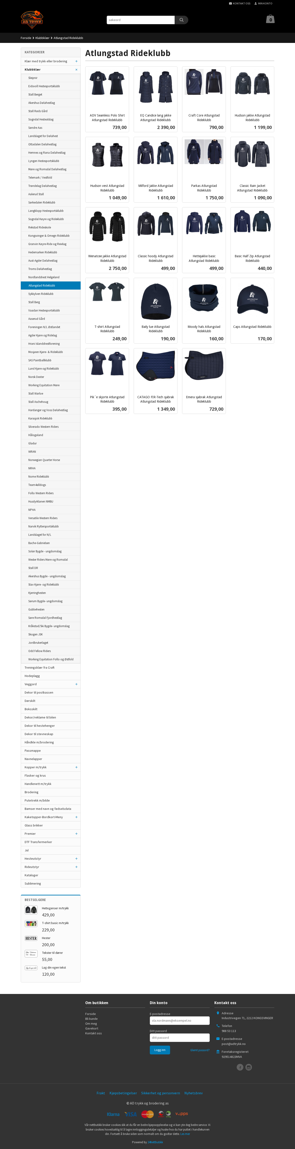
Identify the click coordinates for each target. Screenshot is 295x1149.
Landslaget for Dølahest (43, 136)
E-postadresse (160, 1014)
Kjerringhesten (37, 593)
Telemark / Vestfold (40, 178)
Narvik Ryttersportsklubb (43, 526)
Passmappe (33, 750)
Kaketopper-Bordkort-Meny (44, 817)
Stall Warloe (35, 393)
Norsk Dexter (36, 377)
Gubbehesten (36, 609)
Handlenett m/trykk (38, 784)
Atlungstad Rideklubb (42, 285)
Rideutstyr (32, 867)
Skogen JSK (35, 634)
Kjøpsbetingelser (123, 1093)
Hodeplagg (32, 676)
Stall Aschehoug (38, 402)
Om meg (91, 1023)
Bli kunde (91, 1019)
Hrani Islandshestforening (44, 344)
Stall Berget (35, 94)
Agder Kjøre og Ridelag (42, 335)
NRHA (31, 468)
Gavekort (91, 1028)
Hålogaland (35, 435)
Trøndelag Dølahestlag (42, 186)
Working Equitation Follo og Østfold (51, 659)
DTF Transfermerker (38, 842)
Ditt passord (158, 1031)
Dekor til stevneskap (39, 734)
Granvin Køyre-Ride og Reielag (47, 244)
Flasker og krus (35, 775)
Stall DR (33, 568)
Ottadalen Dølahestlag (42, 144)
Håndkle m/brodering (39, 742)
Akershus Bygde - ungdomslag (47, 576)
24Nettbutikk (155, 1142)
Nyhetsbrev (193, 1093)
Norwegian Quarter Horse (44, 460)
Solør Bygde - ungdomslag (45, 551)
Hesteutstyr (33, 858)
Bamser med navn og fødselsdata (48, 809)
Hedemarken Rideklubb (42, 252)
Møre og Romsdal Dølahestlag (47, 169)
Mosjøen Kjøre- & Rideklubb (45, 352)
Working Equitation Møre (43, 385)
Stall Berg (34, 302)
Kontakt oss (93, 1033)
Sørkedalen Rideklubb (41, 202)
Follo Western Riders (40, 493)
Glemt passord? (200, 1050)
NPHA (31, 510)
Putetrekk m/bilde (37, 800)
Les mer (185, 1134)
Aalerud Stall (36, 194)
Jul (27, 850)
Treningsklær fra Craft (39, 667)
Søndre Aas (35, 128)
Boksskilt (31, 709)
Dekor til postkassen (39, 692)
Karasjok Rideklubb (40, 418)
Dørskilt (30, 701)
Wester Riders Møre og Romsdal (48, 560)
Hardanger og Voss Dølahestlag (48, 410)
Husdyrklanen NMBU (40, 501)
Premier (30, 834)
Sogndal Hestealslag (40, 119)
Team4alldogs (37, 485)
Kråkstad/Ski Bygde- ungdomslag (49, 626)
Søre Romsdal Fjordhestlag (45, 618)
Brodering (31, 792)
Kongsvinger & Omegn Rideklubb (49, 236)
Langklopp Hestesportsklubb (46, 211)
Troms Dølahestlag (40, 269)
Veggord (31, 684)
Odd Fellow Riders (39, 651)
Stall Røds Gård (37, 111)
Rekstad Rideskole (39, 227)
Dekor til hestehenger (40, 726)
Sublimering (33, 883)
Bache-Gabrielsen (39, 543)
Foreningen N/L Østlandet (44, 327)
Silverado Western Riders (43, 427)
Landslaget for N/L (39, 535)
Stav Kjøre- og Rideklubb (43, 584)
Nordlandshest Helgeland (43, 277)
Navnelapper (33, 759)
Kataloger (31, 875)
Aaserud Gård (36, 319)
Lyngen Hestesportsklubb (43, 161)
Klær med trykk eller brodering (46, 61)
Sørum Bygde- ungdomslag (45, 601)
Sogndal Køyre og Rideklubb (46, 219)
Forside (26, 38)
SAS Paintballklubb (39, 360)
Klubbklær (33, 69)
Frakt (101, 1093)
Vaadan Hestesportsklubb (44, 310)
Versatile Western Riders (42, 518)
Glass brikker (34, 825)
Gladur (32, 443)
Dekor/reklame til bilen (40, 717)
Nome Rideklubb (38, 477)
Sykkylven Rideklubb (40, 294)
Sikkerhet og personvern (160, 1093)
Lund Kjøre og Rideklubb (43, 369)
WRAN (32, 452)
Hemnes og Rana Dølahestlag (46, 153)
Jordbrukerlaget (38, 643)
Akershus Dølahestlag (41, 103)
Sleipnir (32, 78)
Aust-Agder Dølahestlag (42, 261)
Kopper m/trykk (36, 767)
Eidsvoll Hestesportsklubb (44, 86)
